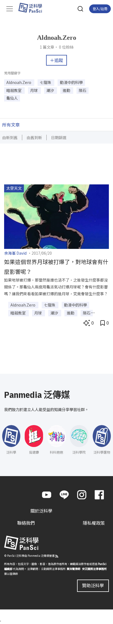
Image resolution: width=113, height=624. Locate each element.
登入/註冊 (100, 8)
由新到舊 (10, 137)
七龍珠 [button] (46, 82)
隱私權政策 (94, 522)
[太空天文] (56, 216)
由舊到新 (34, 137)
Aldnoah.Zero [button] (19, 82)
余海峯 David (15, 253)
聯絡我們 (26, 522)
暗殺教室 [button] (14, 90)
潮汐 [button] (50, 90)
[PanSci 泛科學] (33, 7)
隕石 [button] (82, 90)
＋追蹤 (56, 60)
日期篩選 (58, 137)
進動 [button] (67, 90)
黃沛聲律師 (73, 569)
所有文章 (11, 124)
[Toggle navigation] (9, 9)
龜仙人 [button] (12, 98)
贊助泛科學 (93, 585)
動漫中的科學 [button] (71, 82)
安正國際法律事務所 (94, 569)
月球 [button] (34, 90)
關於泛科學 (41, 510)
